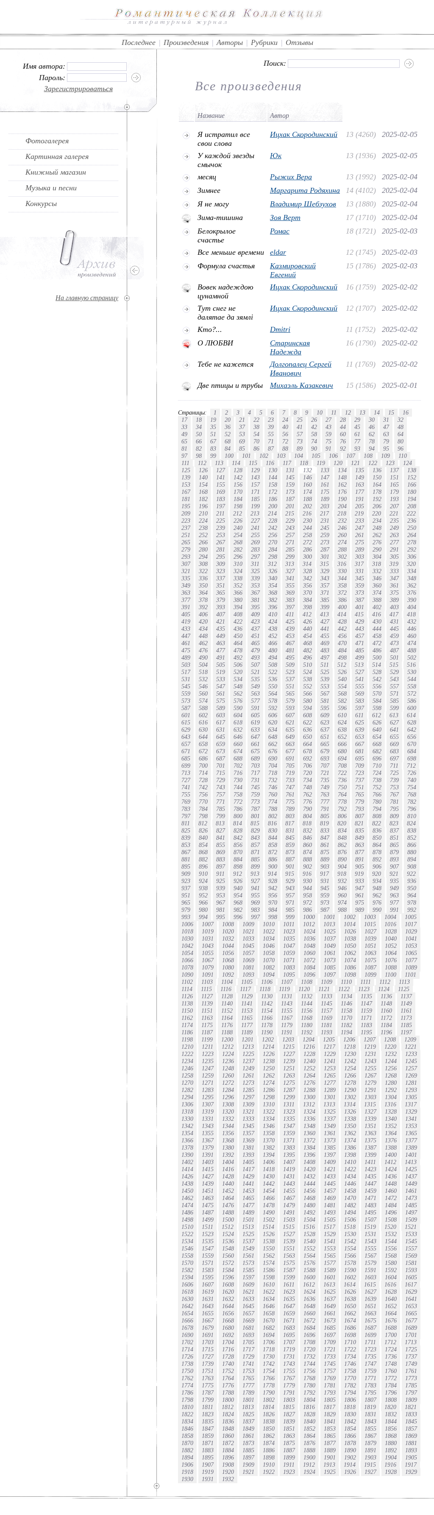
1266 (350, 1075)
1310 (268, 1104)
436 (238, 628)
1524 (228, 1234)
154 (203, 484)
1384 (309, 1147)
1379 (207, 1147)
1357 (248, 1133)
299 (290, 556)
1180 (307, 1025)
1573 (248, 1262)
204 (342, 506)
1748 (390, 1363)
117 (287, 463)
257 (290, 535)
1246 (187, 1068)
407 (220, 614)
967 (220, 902)
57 (299, 434)
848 (342, 837)
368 (273, 592)
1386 (350, 1147)
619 (255, 722)
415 (359, 614)
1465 (248, 1198)
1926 (350, 1471)
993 (186, 916)
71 (270, 441)
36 (227, 426)
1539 (289, 1241)
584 (377, 700)
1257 (411, 1068)
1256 (390, 1068)
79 (386, 441)
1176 (227, 1025)
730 (238, 780)
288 (342, 549)
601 (186, 715)
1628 (390, 1291)
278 (412, 542)
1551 (289, 1248)
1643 (207, 1306)
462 (203, 643)
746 (273, 787)
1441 (248, 1183)
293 (186, 556)
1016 (390, 924)
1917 (410, 1464)
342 (307, 578)
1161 (406, 1010)
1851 (289, 1428)
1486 (187, 1212)
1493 (329, 1212)
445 (394, 628)
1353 (411, 1125)
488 (412, 650)
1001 (329, 916)
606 (273, 715)
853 (186, 844)
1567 (370, 1255)
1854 (350, 1428)
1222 (187, 1053)
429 (359, 621)
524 (307, 671)
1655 (207, 1313)
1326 (350, 1111)
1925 (329, 1471)
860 (307, 844)
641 (394, 729)
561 (220, 693)
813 (220, 823)
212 (237, 513)
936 (412, 880)
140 (203, 477)
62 (371, 434)
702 (238, 765)
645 (220, 736)
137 (394, 470)
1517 (329, 1226)
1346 (268, 1125)
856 (238, 844)
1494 (350, 1212)
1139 (207, 1003)
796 (412, 808)
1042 (187, 945)
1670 (268, 1320)
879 (394, 852)
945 (325, 888)
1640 (390, 1298)
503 (186, 664)
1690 (187, 1334)
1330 (187, 1118)
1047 (289, 945)
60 (343, 434)
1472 (390, 1198)
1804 (309, 1399)
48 (400, 426)
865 (394, 844)
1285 (248, 1089)
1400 (390, 1154)
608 (307, 715)
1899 (289, 1457)
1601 (329, 1277)
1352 (390, 1125)
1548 (228, 1248)
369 (290, 592)
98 (198, 455)
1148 (386, 1003)
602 (203, 715)
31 (386, 419)
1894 (187, 1457)
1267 (370, 1075)
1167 (287, 1017)
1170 (346, 1017)
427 (325, 621)
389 (394, 599)
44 (343, 426)
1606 (187, 1284)
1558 (187, 1255)
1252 (309, 1068)
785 (220, 808)
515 (394, 664)
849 (359, 837)
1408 (309, 1162)
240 (238, 527)
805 (325, 816)
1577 (329, 1262)
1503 (289, 1219)
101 (246, 455)
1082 (268, 967)
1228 (309, 1053)
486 (377, 650)
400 (342, 607)
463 (220, 643)
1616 (390, 1284)
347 (394, 578)
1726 (187, 1356)
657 (186, 744)
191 (359, 499)
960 (342, 895)
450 (238, 635)
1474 (187, 1205)
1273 (248, 1082)
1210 (187, 1046)
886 (273, 859)
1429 (248, 1176)
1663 (370, 1313)
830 (273, 830)
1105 (247, 981)
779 (359, 801)
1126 (187, 996)
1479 (289, 1205)
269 (255, 542)
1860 (228, 1435)
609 (325, 715)
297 (255, 556)
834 (342, 830)
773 (255, 801)
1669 (248, 1320)
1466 (268, 1198)
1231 (370, 1053)
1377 (411, 1140)
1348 (309, 1125)
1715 (207, 1349)
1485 (411, 1205)
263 (394, 535)
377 (186, 599)
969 (255, 902)
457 (359, 635)
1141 (247, 1003)
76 (343, 441)
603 (220, 715)
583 (359, 700)
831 (290, 830)
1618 (187, 1291)
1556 (390, 1248)
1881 (411, 1443)
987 (325, 909)
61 (357, 434)
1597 (248, 1277)
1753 (248, 1370)
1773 (411, 1378)
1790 (268, 1392)
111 (185, 463)
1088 (390, 967)
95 (386, 448)
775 (290, 801)
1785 (411, 1385)
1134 (346, 996)
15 (391, 412)
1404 (228, 1162)
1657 (248, 1313)
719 (290, 772)
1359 (289, 1133)
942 (273, 888)
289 (359, 549)
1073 (329, 960)
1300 (309, 1097)
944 (307, 888)
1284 (228, 1089)
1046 (268, 945)
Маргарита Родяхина (305, 190)
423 (255, 621)
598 (377, 708)
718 (273, 772)
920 (376, 873)
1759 (370, 1370)
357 (325, 585)
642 (412, 729)
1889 (329, 1450)
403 (394, 607)
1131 (287, 996)
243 (290, 527)
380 (238, 599)
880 (412, 852)
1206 (349, 1039)
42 (314, 426)
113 (219, 463)
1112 (385, 981)
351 (220, 585)
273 (325, 542)
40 (285, 426)
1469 (329, 1198)
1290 (350, 1089)
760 (273, 794)
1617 (410, 1284)
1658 (268, 1313)
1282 (187, 1089)
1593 (411, 1270)
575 (220, 700)
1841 (329, 1421)
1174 (187, 1025)
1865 (329, 1435)
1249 (248, 1068)
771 (220, 801)
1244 (390, 1061)
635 (290, 729)
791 (325, 808)
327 (290, 571)
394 (238, 607)
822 (376, 823)
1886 (268, 1450)
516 (411, 664)
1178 (267, 1025)
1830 (350, 1414)
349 (186, 585)
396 (273, 607)
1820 (390, 1407)
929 (290, 880)
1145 (326, 1003)
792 (342, 808)
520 (238, 671)
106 (333, 455)
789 (290, 808)
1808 (390, 1399)
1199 (207, 1039)
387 (359, 599)
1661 (329, 1313)
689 (255, 758)
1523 (207, 1234)
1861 (248, 1435)
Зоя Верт (285, 217)
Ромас (279, 231)
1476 (228, 1205)
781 (394, 801)
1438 (187, 1183)
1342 (187, 1125)
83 (213, 448)
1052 (390, 945)
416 (376, 614)
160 (307, 484)
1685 (329, 1327)
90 (314, 448)
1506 (350, 1219)
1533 (411, 1234)
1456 (309, 1190)
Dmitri (280, 329)
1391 (207, 1154)
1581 (411, 1262)
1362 (350, 1133)
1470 (350, 1198)
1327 (370, 1111)
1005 (410, 916)
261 (359, 535)
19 (213, 419)
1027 (370, 931)
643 (186, 736)
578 (273, 700)
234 (377, 520)
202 (307, 506)
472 (377, 643)
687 (220, 758)
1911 (289, 1464)
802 (273, 816)
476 (203, 650)
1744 (309, 1363)
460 (412, 635)
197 (220, 506)
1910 (268, 1464)
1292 (390, 1089)
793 (359, 808)
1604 (390, 1277)
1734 (350, 1356)
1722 (350, 1349)
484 (342, 650)
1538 (268, 1241)
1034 (268, 938)
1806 (350, 1399)
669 (394, 744)
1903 (370, 1457)
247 (359, 527)
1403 (207, 1162)
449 (220, 635)
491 (220, 657)
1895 (207, 1457)
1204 (308, 1039)
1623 (289, 1291)
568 (342, 693)
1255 (370, 1068)
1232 (390, 1053)
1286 (268, 1089)
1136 (386, 996)
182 (203, 499)
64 (400, 434)
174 (307, 491)
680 (342, 751)
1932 (228, 1479)
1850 (268, 1428)
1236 (228, 1061)
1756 (309, 1370)
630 (203, 729)
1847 (207, 1428)
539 (325, 679)
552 (307, 686)
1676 (390, 1320)
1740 (228, 1363)
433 (186, 628)
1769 (329, 1378)
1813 (248, 1407)
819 (324, 823)
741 (186, 787)
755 (186, 794)
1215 (288, 1046)
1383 (289, 1147)
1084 (309, 967)
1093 (248, 974)
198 (238, 506)
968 (238, 902)
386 (342, 599)
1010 (268, 924)
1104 (227, 981)
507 (255, 664)
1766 (268, 1378)
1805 (329, 1399)
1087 (370, 967)
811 (185, 823)
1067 (207, 960)
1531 (370, 1234)
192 (377, 499)
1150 (187, 1010)
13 (362, 412)
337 (220, 578)
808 (377, 816)
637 (325, 729)
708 (342, 765)
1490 (268, 1212)
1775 (207, 1385)
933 (359, 880)
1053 (411, 945)
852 (412, 837)
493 (255, 657)
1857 (411, 1428)
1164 (227, 1017)
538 (307, 679)
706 (307, 765)
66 (198, 441)
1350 (350, 1125)
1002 (349, 916)
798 (203, 816)
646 (238, 736)
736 (342, 780)
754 (412, 787)
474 (412, 643)
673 (220, 751)
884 (238, 859)
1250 (268, 1068)
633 (255, 729)
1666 (187, 1320)
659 (220, 744)
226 (238, 520)
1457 (329, 1190)
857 (255, 844)
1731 (289, 1356)
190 (342, 499)
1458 (350, 1190)
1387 (370, 1147)
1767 (289, 1378)
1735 (370, 1356)
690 (273, 758)
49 (184, 434)
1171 (366, 1017)
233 (359, 520)
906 (377, 866)
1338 (350, 1118)
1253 (329, 1068)
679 (325, 751)
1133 (326, 996)
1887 (289, 1450)
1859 (207, 1435)
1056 (228, 953)
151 (394, 477)
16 (405, 412)
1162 (187, 1017)
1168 (307, 1017)
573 (186, 700)
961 (359, 895)
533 (220, 679)
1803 (289, 1399)
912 (237, 873)
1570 (187, 1262)
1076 (390, 960)
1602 (350, 1277)
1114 (187, 989)
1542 (350, 1241)
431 (394, 621)
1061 (329, 953)
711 (394, 765)
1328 (390, 1111)
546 (203, 686)
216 (307, 513)
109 (385, 455)
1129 (247, 996)
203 (325, 506)
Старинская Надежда (290, 347)
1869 (411, 1435)
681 (359, 751)
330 (342, 571)
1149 (406, 1003)
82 (198, 448)
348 (412, 578)
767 (394, 794)
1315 (370, 1104)
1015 (370, 924)
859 (290, 844)
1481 (329, 1205)
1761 (411, 1370)
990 (377, 909)
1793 (329, 1392)
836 (377, 830)
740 (412, 780)
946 (342, 888)
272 (307, 542)
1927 (370, 1471)
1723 (370, 1349)
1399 (370, 1154)
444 (377, 628)
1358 (268, 1133)
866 (412, 844)
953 (220, 895)
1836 (228, 1421)
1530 (350, 1234)
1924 (309, 1471)
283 (255, 549)
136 (377, 470)
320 (411, 563)
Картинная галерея (57, 156)
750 (342, 787)
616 (203, 722)
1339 (370, 1118)
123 (390, 463)
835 (359, 830)
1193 (326, 1032)
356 (307, 585)
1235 (207, 1061)
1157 (326, 1010)
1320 (228, 1111)
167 (186, 491)
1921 (248, 1471)
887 (290, 859)
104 (298, 455)
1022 (268, 931)
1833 (411, 1414)
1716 (228, 1349)
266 (203, 542)
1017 (410, 924)
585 (394, 700)
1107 (287, 981)
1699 (370, 1334)
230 (307, 520)
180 (412, 491)
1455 (289, 1190)
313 (290, 563)
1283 (207, 1089)
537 (290, 679)
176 (342, 491)
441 (325, 628)
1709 (329, 1342)
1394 (268, 1154)
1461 (411, 1190)
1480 (309, 1205)
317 (359, 563)
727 (186, 780)
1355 (207, 1133)
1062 (350, 953)
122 (373, 463)
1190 (267, 1032)
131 (290, 470)
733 (290, 780)
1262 (268, 1075)
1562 (268, 1255)
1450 (187, 1190)
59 (328, 434)
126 (203, 470)
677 (290, 751)
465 (255, 643)
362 (412, 585)
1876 (309, 1443)
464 (238, 643)
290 (377, 549)
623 (325, 722)
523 (290, 671)
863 (359, 844)
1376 (390, 1140)
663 (290, 744)
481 (290, 650)
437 (255, 628)
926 (238, 880)
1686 (350, 1327)
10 (319, 412)
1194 (346, 1032)
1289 (329, 1089)
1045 (248, 945)
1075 (370, 960)
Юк (275, 155)
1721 (329, 1349)
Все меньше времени (231, 252)
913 (255, 873)
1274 (268, 1082)
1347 (289, 1125)
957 (290, 895)
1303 (370, 1097)
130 (273, 470)
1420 (309, 1169)
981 (220, 909)
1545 (411, 1241)
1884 (228, 1450)
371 (325, 592)
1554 (350, 1248)
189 (325, 499)
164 (377, 484)
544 (412, 679)
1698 (350, 1334)
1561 (248, 1255)
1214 (268, 1046)
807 (359, 816)
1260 (228, 1075)
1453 (248, 1190)
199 (255, 506)
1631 (207, 1298)
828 (238, 830)
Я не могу (213, 204)
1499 (207, 1219)
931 (325, 880)
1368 (228, 1140)
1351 (370, 1125)
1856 (390, 1428)
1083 (289, 967)
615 (186, 722)
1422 (350, 1169)
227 (255, 520)
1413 (410, 1162)
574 (203, 700)
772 (238, 801)
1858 (187, 1435)
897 (220, 866)
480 (273, 650)
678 (307, 751)
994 (203, 916)
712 (411, 765)
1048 (309, 945)
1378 (187, 1147)
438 (273, 628)
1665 (411, 1313)
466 (273, 643)
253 (220, 535)
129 (255, 470)
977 (394, 902)
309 (220, 563)
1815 (288, 1407)
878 (377, 852)
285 (290, 549)
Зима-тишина (220, 217)
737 (359, 780)
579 (290, 700)
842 (238, 837)
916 (307, 873)
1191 (287, 1032)
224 (203, 520)
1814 (268, 1407)
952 (203, 895)
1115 (206, 989)
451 (255, 635)
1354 (187, 1133)
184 (238, 499)
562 (238, 693)
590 (238, 708)
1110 (346, 981)
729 (220, 780)
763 (325, 794)
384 (307, 599)
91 (328, 448)
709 (359, 765)
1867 (370, 1435)
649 (290, 736)
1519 (370, 1226)
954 (238, 895)
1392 (228, 1154)
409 (255, 614)
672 (203, 751)
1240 (309, 1061)
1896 (228, 1457)
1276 (309, 1082)
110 (402, 455)
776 (307, 801)
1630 (187, 1298)
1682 (268, 1327)
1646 (268, 1306)
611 (359, 715)
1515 (288, 1226)
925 (220, 880)
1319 (207, 1111)
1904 (390, 1457)
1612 (309, 1284)
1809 (411, 1399)
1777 (248, 1385)
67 (213, 441)
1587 (289, 1270)
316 (342, 563)
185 (255, 499)
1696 (309, 1334)
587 (186, 708)
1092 (228, 974)
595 (325, 708)
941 (255, 888)
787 (255, 808)
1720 (309, 1349)
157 (255, 484)
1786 (187, 1392)
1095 (289, 974)
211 (220, 513)
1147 (366, 1003)
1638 (350, 1298)
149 (359, 477)
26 (314, 419)
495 (290, 657)
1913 (329, 1464)
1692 (228, 1334)
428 (342, 621)
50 (198, 434)
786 (238, 808)
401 (359, 607)
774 (273, 801)
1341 (411, 1118)
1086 (350, 967)
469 (325, 643)
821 (359, 823)
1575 (289, 1262)
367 (255, 592)
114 (236, 463)
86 (256, 448)
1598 (268, 1277)
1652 (390, 1306)
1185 (406, 1025)
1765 (248, 1378)
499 (359, 657)
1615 (370, 1284)
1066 (187, 960)
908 (412, 866)
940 (238, 888)
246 (342, 527)
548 (238, 686)
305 (394, 556)
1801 (248, 1399)
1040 (390, 938)
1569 (411, 1255)
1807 (370, 1399)
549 (255, 686)
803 (290, 816)
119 (320, 463)
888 (307, 859)
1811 (207, 1407)
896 (203, 866)
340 (273, 578)
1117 (245, 989)
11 (334, 412)
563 (255, 693)
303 (359, 556)
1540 (309, 1241)
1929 (411, 1471)
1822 (187, 1414)
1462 (187, 1198)
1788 (228, 1392)
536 (273, 679)
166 (412, 484)
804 (307, 816)
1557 (411, 1248)
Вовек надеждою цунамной (225, 291)
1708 (309, 1342)
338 (238, 578)
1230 (350, 1053)
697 (394, 758)
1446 (350, 1183)
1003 (370, 916)
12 (348, 412)
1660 (309, 1313)
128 (238, 470)
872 (273, 852)
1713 (410, 1342)
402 (377, 607)
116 (270, 463)
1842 (350, 1421)
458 (377, 635)
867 (186, 852)
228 (273, 520)
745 (255, 787)
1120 (304, 989)
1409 (329, 1162)
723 (359, 772)
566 (307, 693)
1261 (248, 1075)
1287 (289, 1089)
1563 (289, 1255)
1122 (344, 989)
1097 (329, 974)
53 (242, 434)
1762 (187, 1378)
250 (412, 527)
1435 (370, 1176)
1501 (248, 1219)
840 (203, 837)
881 (186, 859)
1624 (309, 1291)
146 (307, 477)
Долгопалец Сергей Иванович (300, 368)
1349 (329, 1125)
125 (186, 470)
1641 (411, 1298)
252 (203, 535)
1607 (207, 1284)
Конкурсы (41, 203)
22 (256, 419)
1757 (329, 1370)
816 (272, 823)
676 (273, 751)
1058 (268, 953)
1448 (390, 1183)
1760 (390, 1370)
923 (186, 880)
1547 (207, 1248)
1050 (350, 945)
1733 (329, 1356)
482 (307, 650)
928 (273, 880)
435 (220, 628)
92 (343, 448)
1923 (289, 1471)
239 (220, 527)
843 (255, 837)
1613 (329, 1284)
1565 (329, 1255)
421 (220, 621)
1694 (268, 1334)
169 (220, 491)
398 (307, 607)
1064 (390, 953)
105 (316, 455)
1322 (268, 1111)
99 (213, 455)
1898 (268, 1457)
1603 (370, 1277)
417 (394, 614)
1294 (187, 1097)
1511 (207, 1226)
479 (255, 650)
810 (412, 816)
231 (325, 520)
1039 (370, 938)
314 (307, 563)
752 (377, 787)
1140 (227, 1003)
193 (394, 499)
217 (324, 513)
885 (255, 859)
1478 (268, 1205)
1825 (248, 1414)
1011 (289, 924)
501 (394, 657)
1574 (268, 1262)
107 (351, 455)
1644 (228, 1306)
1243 (370, 1061)
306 (412, 556)
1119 (284, 989)
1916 (390, 1464)
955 (255, 895)
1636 (309, 1298)
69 (242, 441)
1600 (309, 1277)
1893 (411, 1450)
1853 (329, 1428)
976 (377, 902)
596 (342, 708)
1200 (227, 1039)
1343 (207, 1125)
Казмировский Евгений (293, 270)
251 (186, 535)
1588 (309, 1270)
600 (412, 708)
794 (377, 808)
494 (273, 657)
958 (307, 895)
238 (203, 527)
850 (377, 837)
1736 (390, 1356)
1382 (268, 1147)
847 (325, 837)
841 (220, 837)
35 (213, 426)
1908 (228, 1464)
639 (359, 729)
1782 (350, 1385)
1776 (228, 1385)
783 (186, 808)
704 (273, 765)
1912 (309, 1464)
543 (394, 679)
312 (272, 563)
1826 (268, 1414)
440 (307, 628)
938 (203, 888)
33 (184, 426)
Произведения (186, 42)
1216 (309, 1046)
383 (290, 599)
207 (394, 506)
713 (186, 772)
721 (325, 772)
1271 (207, 1082)
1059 (289, 953)
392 (203, 607)
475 (186, 650)
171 (255, 491)
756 (203, 794)
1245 (411, 1061)
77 (357, 441)
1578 (350, 1262)
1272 (228, 1082)
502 (412, 657)
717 (255, 772)
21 (242, 419)
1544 (390, 1241)
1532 (390, 1234)
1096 (309, 974)
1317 (410, 1104)
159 (290, 484)
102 (264, 455)
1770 (350, 1378)
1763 (207, 1378)
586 (412, 700)
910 (203, 873)
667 (359, 744)
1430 (268, 1176)
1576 (309, 1262)
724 (377, 772)
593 (290, 708)
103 (281, 455)
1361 (329, 1133)
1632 (228, 1298)
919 (359, 873)
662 (273, 744)
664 (307, 744)
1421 (329, 1169)
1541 (329, 1241)
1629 (411, 1291)
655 (394, 736)
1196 (386, 1032)
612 (376, 715)
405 (186, 614)
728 (203, 780)
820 (342, 823)
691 (290, 758)
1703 (207, 1342)
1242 (350, 1061)
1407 (289, 1162)
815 (255, 823)
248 (377, 527)
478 (238, 650)
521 (255, 671)
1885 (248, 1450)
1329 (411, 1111)
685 (186, 758)
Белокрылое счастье (217, 235)
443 (359, 628)
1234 (187, 1061)
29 (357, 419)
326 (273, 571)
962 (377, 895)
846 (307, 837)
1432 (309, 1176)
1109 (326, 981)
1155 (287, 1010)
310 (238, 563)
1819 (370, 1407)
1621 (248, 1291)
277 (394, 542)
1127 (207, 996)
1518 (349, 1226)
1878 (350, 1443)
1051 (370, 945)
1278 (350, 1082)
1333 (248, 1118)
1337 (329, 1118)
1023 (289, 931)
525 (325, 671)
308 (203, 563)
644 (203, 736)
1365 (411, 1133)
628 (412, 722)
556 (377, 686)
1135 (366, 996)
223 (186, 520)
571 (394, 693)
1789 (248, 1392)
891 (359, 859)
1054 (187, 953)
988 (342, 909)
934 (377, 880)
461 (186, 643)
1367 (207, 1140)
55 (270, 434)
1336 (309, 1118)
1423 (370, 1169)
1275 (289, 1082)
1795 (370, 1392)
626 (377, 722)
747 (290, 787)
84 (227, 448)
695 (359, 758)
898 (238, 866)
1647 (289, 1306)
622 (307, 722)
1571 (207, 1262)
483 (325, 650)
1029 (411, 931)
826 (203, 830)
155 (220, 484)
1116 (226, 989)
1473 (411, 1198)
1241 (329, 1061)
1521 (410, 1226)
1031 (207, 938)
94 (371, 448)
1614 (349, 1284)
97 (184, 455)
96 (400, 448)
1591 (370, 1270)
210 (203, 513)
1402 (187, 1162)
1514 (268, 1226)
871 (255, 852)
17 (184, 419)
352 (238, 585)
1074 (350, 960)
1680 (228, 1327)
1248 (228, 1068)
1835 (207, 1421)
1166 (267, 1017)
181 (186, 499)
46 (371, 426)
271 (290, 542)
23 (270, 419)
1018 (187, 931)
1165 (247, 1017)
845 (290, 837)
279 (186, 549)
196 (203, 506)
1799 (207, 1399)
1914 (349, 1464)
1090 (187, 974)
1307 (207, 1104)
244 (307, 527)
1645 (248, 1306)
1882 (187, 1450)
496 (307, 657)
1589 (329, 1270)
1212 (227, 1046)
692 (307, 758)
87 (270, 448)
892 (377, 859)
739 (394, 780)
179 (394, 491)
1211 (207, 1046)
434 (203, 628)
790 (307, 808)
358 (342, 585)
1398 (350, 1154)
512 (342, 664)
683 (394, 751)
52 (227, 434)
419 (186, 621)
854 (203, 844)
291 (394, 549)
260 (342, 535)
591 (255, 708)
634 (273, 729)
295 (220, 556)
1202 (268, 1039)
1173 (406, 1017)
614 (411, 715)
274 (342, 542)
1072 (309, 960)
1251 (289, 1068)
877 (359, 852)
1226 (268, 1053)
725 (394, 772)
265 (186, 542)
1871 (207, 1443)
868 (203, 852)
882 (203, 859)
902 (307, 866)
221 (394, 513)
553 (325, 686)
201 (290, 506)
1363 (370, 1133)
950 (412, 888)
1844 (390, 1421)
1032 (228, 938)
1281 (411, 1082)
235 (394, 520)
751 (359, 787)
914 (272, 873)
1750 (187, 1370)
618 (238, 722)
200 (273, 506)
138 (412, 470)
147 (325, 477)
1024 (309, 931)
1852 (309, 1428)
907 (394, 866)
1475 (207, 1205)
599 (394, 708)
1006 (187, 924)
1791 (289, 1392)
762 (307, 794)
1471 (370, 1198)
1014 (349, 924)
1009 (248, 924)
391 (186, 607)
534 (238, 679)
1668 (228, 1320)
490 (203, 657)
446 (412, 628)
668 (377, 744)
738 (377, 780)
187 (290, 499)
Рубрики (264, 42)
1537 (248, 1241)
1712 (390, 1342)
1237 (248, 1061)
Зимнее (209, 190)
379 (220, 599)
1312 (309, 1104)
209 (186, 513)
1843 (370, 1421)
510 (307, 664)
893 (394, 859)
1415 (207, 1169)
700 (203, 765)
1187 (207, 1032)
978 (412, 902)
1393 (248, 1154)
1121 (324, 989)
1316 (390, 1104)
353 (255, 585)
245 (325, 527)
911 (220, 873)
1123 (364, 989)
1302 (350, 1097)
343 (325, 578)
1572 (228, 1262)
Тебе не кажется (225, 364)
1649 (329, 1306)
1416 (228, 1169)
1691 (207, 1334)
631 (220, 729)
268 (238, 542)
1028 (390, 931)
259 (325, 535)
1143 (287, 1003)
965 (186, 902)
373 (359, 592)
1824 (228, 1414)
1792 (309, 1392)
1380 (228, 1147)
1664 (390, 1313)
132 (307, 470)
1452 (228, 1190)
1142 (267, 1003)
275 (359, 542)
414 (342, 614)
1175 (207, 1025)
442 (342, 628)
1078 (187, 967)
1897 (248, 1457)
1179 (287, 1025)
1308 (228, 1104)
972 (307, 902)
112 (202, 463)
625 (359, 722)
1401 (411, 1154)
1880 (390, 1443)
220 (376, 513)
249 (394, 527)
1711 (370, 1342)
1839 (289, 1421)
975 (359, 902)
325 (255, 571)
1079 (207, 967)
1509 (411, 1219)
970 (273, 902)
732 (273, 780)
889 (325, 859)
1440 (228, 1183)
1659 (289, 1313)
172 (273, 491)
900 (273, 866)
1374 (350, 1140)
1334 (268, 1118)
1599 (289, 1277)
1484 (390, 1205)
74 (314, 441)
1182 (346, 1025)
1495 (370, 1212)
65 (184, 441)
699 (186, 765)
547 (220, 686)
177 (359, 491)
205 (359, 506)
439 (290, 628)
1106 (267, 981)
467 (290, 643)
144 (273, 477)
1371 (289, 1140)
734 (307, 780)
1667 (207, 1320)
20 (227, 419)
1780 (309, 1385)
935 (394, 880)
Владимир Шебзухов (303, 204)
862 (342, 844)
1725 (411, 1349)
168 (203, 491)
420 (203, 621)
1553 (329, 1248)
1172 (386, 1017)
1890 (350, 1450)
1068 (228, 960)
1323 (289, 1111)
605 (255, 715)
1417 (248, 1169)
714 (203, 772)
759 (255, 794)
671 (186, 751)
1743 (289, 1363)
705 (290, 765)
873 (290, 852)
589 (220, 708)
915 (290, 873)
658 (203, 744)
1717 (248, 1349)
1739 (207, 1363)
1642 (187, 1306)
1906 (187, 1464)
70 (256, 441)
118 (304, 463)
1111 (365, 981)
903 (325, 866)
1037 (329, 938)
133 (325, 470)
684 (412, 751)
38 (256, 426)
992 (412, 909)
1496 (390, 1212)
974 (342, 902)
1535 (207, 1241)
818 (307, 823)
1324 (309, 1111)
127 (220, 470)
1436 (390, 1176)
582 (342, 700)
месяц (207, 177)
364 (203, 592)
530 (412, 671)
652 (342, 736)
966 (203, 902)
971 (290, 902)
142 (238, 477)
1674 (350, 1320)
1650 (350, 1306)
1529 (329, 1234)
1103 (207, 981)
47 (386, 426)
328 (307, 571)
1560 (228, 1255)
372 (342, 592)
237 (186, 527)
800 (238, 816)
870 (238, 852)
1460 (390, 1190)
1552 (309, 1248)
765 (359, 794)
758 (238, 794)
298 (273, 556)
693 (325, 758)
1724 (390, 1349)
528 (377, 671)
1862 (268, 1435)
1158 (346, 1010)
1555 (370, 1248)
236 (412, 520)
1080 (228, 967)
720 (307, 772)
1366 (187, 1140)
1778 (268, 1385)
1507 (370, 1219)
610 (342, 715)
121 (355, 463)
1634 (268, 1298)
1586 (268, 1270)
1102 (187, 981)
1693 (248, 1334)
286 (307, 549)
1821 (410, 1407)
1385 (329, 1147)
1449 (411, 1183)
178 (377, 491)
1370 (268, 1140)
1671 (289, 1320)
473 (394, 643)
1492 (309, 1212)
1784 (390, 1385)
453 (290, 635)
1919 (207, 1471)
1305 (411, 1097)
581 (325, 700)
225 (220, 520)
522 (273, 671)
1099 (370, 974)
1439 (207, 1183)
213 (255, 513)
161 (325, 484)
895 (186, 866)
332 (377, 571)
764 (342, 794)
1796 (390, 1392)
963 (394, 895)
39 (270, 426)
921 (394, 873)
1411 (370, 1162)
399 (325, 607)
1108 (307, 981)
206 (377, 506)
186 (273, 499)
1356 (228, 1133)
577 (255, 700)
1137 (406, 996)
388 (377, 599)
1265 (329, 1075)
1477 (248, 1205)
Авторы (230, 42)
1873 (248, 1443)
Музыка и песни (51, 188)
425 (290, 621)
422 (238, 621)
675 (255, 751)
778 (342, 801)
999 (290, 916)
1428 (228, 1176)
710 (377, 765)
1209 (410, 1039)
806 (342, 816)
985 (290, 909)
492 (238, 657)
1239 (289, 1061)
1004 (390, 916)
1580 (390, 1262)
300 (307, 556)
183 (220, 499)
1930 (187, 1479)
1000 (309, 916)
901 (290, 866)
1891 (370, 1450)
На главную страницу (87, 297)
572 (412, 693)
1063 (370, 953)
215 (290, 513)
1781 (329, 1385)
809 (394, 816)
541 (359, 679)
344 (342, 578)
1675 (370, 1320)
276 (377, 542)
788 (273, 808)
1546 (187, 1248)
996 (238, 916)
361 (394, 585)
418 (411, 614)
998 (273, 916)
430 (377, 621)
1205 (329, 1039)
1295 (207, 1097)
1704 (228, 1342)
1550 (268, 1248)
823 (394, 823)
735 (325, 780)
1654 (187, 1313)
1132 (307, 996)
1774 (187, 1385)
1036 (309, 938)
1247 (207, 1068)
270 (273, 542)
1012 (309, 924)
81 (184, 448)
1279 (370, 1082)
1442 (268, 1183)
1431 (289, 1176)
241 (255, 527)
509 (290, 664)
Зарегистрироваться (78, 88)
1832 (390, 1414)
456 (342, 635)
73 (299, 441)
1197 (406, 1032)
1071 (289, 960)
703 (255, 765)
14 (376, 412)
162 (342, 484)
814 (237, 823)
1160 (386, 1010)
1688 (390, 1327)
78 (371, 441)
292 (412, 549)
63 (386, 434)
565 (290, 693)
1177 (247, 1025)
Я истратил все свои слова (224, 139)
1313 (329, 1104)
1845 (411, 1421)
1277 (329, 1082)
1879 (370, 1443)
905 (359, 866)
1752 (228, 1370)
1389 (411, 1147)
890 (342, 859)
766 (377, 794)
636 (307, 729)
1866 (350, 1435)
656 (412, 736)
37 (242, 426)
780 (377, 801)
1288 (309, 1089)
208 (412, 506)
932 (342, 880)
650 (307, 736)
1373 (329, 1140)
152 (412, 477)
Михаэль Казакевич (301, 385)
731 (255, 780)
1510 (187, 1226)
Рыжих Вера (291, 177)
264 (412, 535)
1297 (248, 1097)
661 (255, 744)
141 (220, 477)
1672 (309, 1320)
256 (273, 535)
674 (238, 751)
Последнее (139, 42)
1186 (187, 1032)
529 (394, 671)
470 (342, 643)
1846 (187, 1428)
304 (377, 556)
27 (328, 419)
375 (394, 592)
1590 (350, 1270)
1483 (370, 1205)
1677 (411, 1320)
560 (203, 693)
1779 (289, 1385)
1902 (350, 1457)
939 (220, 888)
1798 (187, 1399)
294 (203, 556)
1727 (207, 1356)
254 (238, 535)
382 (273, 599)
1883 (207, 1450)
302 (342, 556)
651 (325, 736)
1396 (309, 1154)
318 (376, 563)
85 (242, 448)
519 (220, 671)
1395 (289, 1154)
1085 (329, 967)
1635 (289, 1298)
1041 (411, 938)
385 (325, 599)
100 (229, 455)
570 (377, 693)
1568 (390, 1255)
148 (342, 477)
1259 (207, 1075)
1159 (366, 1010)
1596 (228, 1277)
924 (203, 880)
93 (357, 448)
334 (412, 571)
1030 (187, 938)
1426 (187, 1176)
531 (186, 679)
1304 (390, 1097)
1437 (411, 1176)
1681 (248, 1327)
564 (273, 693)
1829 (329, 1414)
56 (285, 434)
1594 (187, 1277)
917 (324, 873)
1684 (309, 1327)
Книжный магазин (55, 172)
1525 (248, 1234)
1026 (350, 931)
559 (186, 693)
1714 (187, 1349)
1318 (187, 1111)
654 (377, 736)
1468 (309, 1198)
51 (213, 434)
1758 (350, 1370)
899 (255, 866)
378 (203, 599)
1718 (268, 1349)
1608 (228, 1284)
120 (338, 463)
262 (377, 535)
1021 (248, 931)
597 (359, 708)
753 (394, 787)
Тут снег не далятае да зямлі (225, 312)
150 (377, 477)
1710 (350, 1342)
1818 (349, 1407)
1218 (349, 1046)
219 (359, 513)
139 (186, 477)
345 (359, 578)
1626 (350, 1291)
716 (238, 772)
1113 (404, 981)
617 (220, 722)
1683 (289, 1327)
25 (299, 419)
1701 (411, 1334)
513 (359, 664)
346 (377, 578)
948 (377, 888)
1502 (268, 1219)
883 (220, 859)
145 (290, 477)
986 (307, 909)
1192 (307, 1032)
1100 (390, 974)
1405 (248, 1162)
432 (412, 621)
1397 (329, 1154)
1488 (228, 1212)
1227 (289, 1053)
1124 (384, 989)
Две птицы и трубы (230, 385)
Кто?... (210, 329)
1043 (207, 945)
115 (253, 463)
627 (394, 722)
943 (290, 888)
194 (412, 499)
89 (299, 448)
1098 (350, 974)
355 (290, 585)
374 (377, 592)
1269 (411, 1075)
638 (342, 729)
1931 (207, 1479)
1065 (411, 953)
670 (412, 744)
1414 (187, 1169)
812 (203, 823)
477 (220, 650)
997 (255, 916)
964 (412, 895)
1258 (187, 1075)
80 (400, 441)
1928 (390, 1471)
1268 (390, 1075)
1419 (289, 1169)
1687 (370, 1327)
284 (273, 549)
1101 (410, 974)
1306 (187, 1104)
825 (186, 830)
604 (238, 715)
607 (290, 715)
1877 (329, 1443)
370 (307, 592)
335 (186, 578)
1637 (329, 1298)
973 (325, 902)
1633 (248, 1298)
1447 (370, 1183)
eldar (278, 252)
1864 (309, 1435)
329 (325, 571)
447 (186, 635)
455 (325, 635)
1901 (329, 1457)
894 (412, 859)
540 (342, 679)
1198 (187, 1039)
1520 (390, 1226)
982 (238, 909)
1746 (350, 1363)
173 (290, 491)
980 (203, 909)
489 (186, 657)
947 (359, 888)
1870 (187, 1443)
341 (290, 578)
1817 (329, 1407)
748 (307, 787)
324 (238, 571)
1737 (411, 1356)
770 (203, 801)
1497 (411, 1212)
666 (342, 744)
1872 (228, 1443)
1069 (248, 960)
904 (342, 866)
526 (342, 671)
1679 (207, 1327)
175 (325, 491)
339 (255, 578)
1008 (228, 924)
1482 (350, 1205)
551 (290, 686)
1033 (248, 938)
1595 (207, 1277)
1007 (207, 924)
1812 (227, 1407)
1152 (227, 1010)
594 (307, 708)
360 (377, 585)
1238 (268, 1061)
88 (285, 448)
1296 (228, 1097)
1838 (268, 1421)
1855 (370, 1428)
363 (186, 592)
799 (220, 816)
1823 (207, 1414)
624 (342, 722)
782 (412, 801)
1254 (350, 1068)
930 (307, 880)
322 (203, 571)
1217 (329, 1046)
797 (186, 816)
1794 (350, 1392)
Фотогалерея (47, 140)
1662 (350, 1313)
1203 (288, 1039)
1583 (207, 1270)
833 (325, 830)
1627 (370, 1291)
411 (290, 614)
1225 (248, 1053)
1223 (207, 1053)
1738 (187, 1363)
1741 (248, 1363)
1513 (248, 1226)
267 (220, 542)
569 (359, 693)
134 (342, 470)
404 (412, 607)
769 (186, 801)
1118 (265, 989)
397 (290, 607)
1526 (268, 1234)
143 (255, 477)
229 (290, 520)
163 (359, 484)
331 (359, 571)
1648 (309, 1306)
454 (307, 635)
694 (342, 758)
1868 (390, 1435)
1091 (207, 974)
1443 (289, 1183)
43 (328, 426)
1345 (248, 1125)
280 (203, 549)
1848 (228, 1428)
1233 (411, 1053)
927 (255, 880)
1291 (370, 1089)
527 (359, 671)
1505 (329, 1219)
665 (325, 744)
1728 (228, 1356)
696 (377, 758)
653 (359, 736)
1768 (309, 1378)
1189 (247, 1032)
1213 (248, 1046)
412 (307, 614)
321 (186, 571)
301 (325, 556)
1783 (370, 1385)
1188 (227, 1032)
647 (255, 736)
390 (412, 599)
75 (328, 441)
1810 (187, 1407)
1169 (326, 1017)
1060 (309, 953)
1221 (410, 1046)
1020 (228, 931)
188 (307, 499)
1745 (329, 1363)
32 (400, 419)
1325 (329, 1111)
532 (203, 679)
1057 (248, 953)
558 (412, 686)
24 (285, 419)
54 (256, 434)
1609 (248, 1284)
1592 (390, 1270)
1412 (390, 1162)
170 (238, 491)
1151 (207, 1010)
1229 (329, 1053)
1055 (207, 953)
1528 (309, 1234)
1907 (207, 1464)
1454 (268, 1190)
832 (307, 830)
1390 (187, 1154)
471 (359, 643)
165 (394, 484)
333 (394, 571)
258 (307, 535)
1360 (309, 1133)
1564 (309, 1255)
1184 (386, 1025)
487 (394, 650)
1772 (390, 1378)
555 (359, 686)
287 (325, 549)
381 (255, 599)
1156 (307, 1010)
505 (220, 664)
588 (203, 708)
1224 (228, 1053)
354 (273, 585)
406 (203, 614)
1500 (228, 1219)
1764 (228, 1378)
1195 (366, 1032)
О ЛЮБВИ (215, 343)
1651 (370, 1306)
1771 (370, 1378)
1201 (247, 1039)
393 (220, 607)
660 (238, 744)
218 (342, 513)
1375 (370, 1140)
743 (220, 787)
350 (203, 585)
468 (307, 643)
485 (359, 650)
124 (407, 463)
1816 (309, 1407)
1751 (207, 1370)
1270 (187, 1082)
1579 (370, 1262)
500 (377, 657)
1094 (268, 974)
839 (186, 837)
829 (255, 830)
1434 (350, 1176)
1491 (289, 1212)
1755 (289, 1370)
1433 (329, 1176)
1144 (307, 1003)
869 (220, 852)
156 (238, 484)
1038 (350, 938)
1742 (268, 1363)
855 (220, 844)
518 (203, 671)
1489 (248, 1212)
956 (273, 895)
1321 (248, 1111)
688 (238, 758)
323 (220, 571)
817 (290, 823)
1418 (268, 1169)
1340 (390, 1118)
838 (412, 830)
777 (325, 801)
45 (357, 426)
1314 (349, 1104)
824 (411, 823)
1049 (329, 945)
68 (227, 441)
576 (238, 700)
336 (203, 578)
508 (273, 664)
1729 (248, 1356)
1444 (309, 1183)
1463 (207, 1198)
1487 (207, 1212)
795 (394, 808)
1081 (248, 967)
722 (342, 772)
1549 (248, 1248)
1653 (411, 1306)
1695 (289, 1334)
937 (186, 888)
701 (220, 765)
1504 (309, 1219)
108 (368, 455)
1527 (289, 1234)
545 (186, 686)
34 (198, 426)
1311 (289, 1104)
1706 (268, 1342)
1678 (187, 1327)
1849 (248, 1428)
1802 (268, 1399)
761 (290, 794)
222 (411, 513)
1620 (228, 1291)
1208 (390, 1039)
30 (371, 419)
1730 (268, 1356)
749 (325, 787)
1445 (329, 1183)
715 (220, 772)
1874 (268, 1443)
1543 (370, 1241)
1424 (390, 1169)
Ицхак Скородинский (303, 134)
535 (255, 679)
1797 (411, 1392)
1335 (289, 1118)
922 (411, 873)
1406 (268, 1162)
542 (377, 679)
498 (342, 657)
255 (255, 535)
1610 (268, 1284)
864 (377, 844)
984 (273, 909)
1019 (207, 931)
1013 (329, 924)
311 (255, 563)
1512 (227, 1226)
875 (325, 852)
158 (273, 484)
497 (325, 657)
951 (186, 895)
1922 (268, 1471)
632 (238, 729)
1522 (187, 1234)
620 (273, 722)
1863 (289, 1435)
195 (186, 506)
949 (394, 888)
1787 (207, 1392)
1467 (289, 1198)
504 (203, 664)
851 (394, 837)
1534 (187, 1241)
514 (376, 664)
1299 (289, 1097)
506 (238, 664)
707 (325, 765)
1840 (309, 1421)
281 (220, 549)
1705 (248, 1342)
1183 (366, 1025)
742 (203, 787)
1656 (228, 1313)
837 (394, 830)
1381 (248, 1147)
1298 (268, 1097)
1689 (411, 1327)
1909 (248, 1464)
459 (394, 635)
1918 (187, 1471)
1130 (267, 996)
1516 (309, 1226)
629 (186, 729)
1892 (390, 1450)
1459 (370, 1190)
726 (412, 772)
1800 (228, 1399)
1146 (346, 1003)
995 (220, 916)
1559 (207, 1255)
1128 (227, 996)
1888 (309, 1450)
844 (273, 837)
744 (238, 787)
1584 (228, 1270)
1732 (309, 1356)
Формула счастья (226, 266)
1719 (289, 1349)
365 (220, 592)
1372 (309, 1140)
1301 (329, 1097)
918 (342, 873)
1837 (248, 1421)
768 (412, 794)
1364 (390, 1133)
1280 (390, 1082)
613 (394, 715)
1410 (350, 1162)
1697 (329, 1334)
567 (325, 693)
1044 (228, 945)
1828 (309, 1414)
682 (377, 751)
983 (255, 909)
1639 (370, 1298)
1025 (329, 931)
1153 (247, 1010)
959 (325, 895)
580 (307, 700)
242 (273, 527)
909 (186, 873)
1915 (370, 1464)
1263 (289, 1075)
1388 (390, 1147)
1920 (228, 1471)
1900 (309, 1457)
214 (272, 513)
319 (394, 563)
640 (377, 729)
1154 (267, 1010)
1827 (289, 1414)
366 (238, 592)
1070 (268, 960)
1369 (248, 1140)
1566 (350, 1255)
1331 (207, 1118)
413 (324, 614)
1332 (228, 1118)
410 (273, 614)
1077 (411, 960)
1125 (404, 989)
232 (342, 520)
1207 (369, 1039)
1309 (248, 1104)
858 (273, 844)
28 (343, 419)
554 (342, 686)
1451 (207, 1190)
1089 (411, 967)
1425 (411, 1169)
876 (342, 852)
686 (203, 758)
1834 (187, 1421)
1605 (411, 1277)
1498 (187, 1219)
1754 (268, 1370)
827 (220, 830)
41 (299, 426)
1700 (390, 1334)
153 (186, 484)
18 (198, 419)
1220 (390, 1046)
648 (273, 736)
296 (238, 556)
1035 (289, 938)
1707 (289, 1342)
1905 (411, 1457)
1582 (187, 1270)
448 (203, 635)
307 (186, 563)
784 (203, 808)
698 (412, 758)
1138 (187, 1003)
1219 (370, 1046)
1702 (187, 1342)
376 (412, 592)
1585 (248, 1270)
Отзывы (299, 42)
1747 (370, 1363)
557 (394, 686)
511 (324, 664)
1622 (268, 1291)
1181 (326, 1025)
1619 (207, 1291)
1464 (228, 1198)
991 (394, 909)
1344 (228, 1125)
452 (273, 635)
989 (359, 909)
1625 (329, 1291)
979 (186, 909)
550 (273, 686)
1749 (411, 1363)
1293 (411, 1089)
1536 (228, 1241)
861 (325, 844)
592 (273, 708)
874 (307, 852)
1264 (309, 1075)
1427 (207, 1176)
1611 (289, 1284)
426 (307, 621)
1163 (207, 1017)
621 (290, 722)
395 (255, 607)
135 (359, 470)
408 (238, 614)
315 (324, 563)
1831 (370, 1414)
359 (359, 585)
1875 (289, 1443)
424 (273, 621)
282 (238, 549)
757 (220, 794)
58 (314, 434)
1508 (390, 1219)
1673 (329, 1320)
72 (285, 441)
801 (255, 816)
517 (186, 671)
